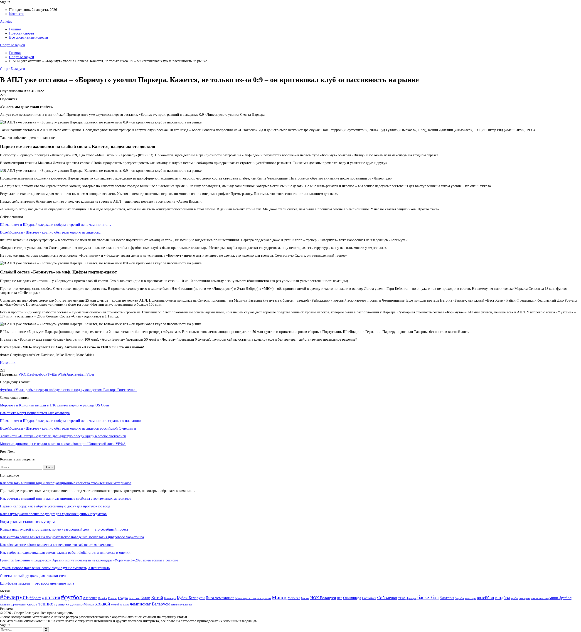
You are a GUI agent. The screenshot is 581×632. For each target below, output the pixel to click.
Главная (15, 29)
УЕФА (402, 598)
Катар (145, 598)
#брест (35, 597)
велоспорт (470, 598)
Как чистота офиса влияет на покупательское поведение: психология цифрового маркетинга (72, 537)
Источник (7, 362)
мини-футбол (560, 598)
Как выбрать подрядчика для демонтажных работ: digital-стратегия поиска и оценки (65, 552)
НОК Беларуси (323, 597)
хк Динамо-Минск (80, 604)
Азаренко (90, 598)
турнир (59, 604)
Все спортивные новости (28, 37)
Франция (411, 598)
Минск (279, 597)
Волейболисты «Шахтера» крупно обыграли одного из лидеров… (51, 232)
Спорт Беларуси (12, 45)
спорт (32, 604)
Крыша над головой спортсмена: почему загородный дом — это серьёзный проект (64, 529)
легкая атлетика (540, 598)
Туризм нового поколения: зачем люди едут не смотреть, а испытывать (55, 568)
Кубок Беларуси (191, 597)
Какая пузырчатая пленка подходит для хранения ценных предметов (53, 514)
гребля (514, 598)
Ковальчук (170, 598)
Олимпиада (352, 598)
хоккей (102, 604)
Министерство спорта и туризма (253, 598)
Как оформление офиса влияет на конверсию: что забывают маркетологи (56, 545)
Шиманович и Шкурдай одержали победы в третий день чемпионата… (55, 224)
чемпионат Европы (181, 604)
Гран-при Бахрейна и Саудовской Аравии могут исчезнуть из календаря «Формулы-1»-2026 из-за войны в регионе (89, 560)
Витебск (102, 598)
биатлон (447, 597)
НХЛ (339, 598)
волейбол (485, 597)
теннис (45, 604)
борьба (459, 598)
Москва (305, 598)
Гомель (112, 598)
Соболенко (387, 597)
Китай (157, 597)
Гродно (123, 598)
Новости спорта (21, 33)
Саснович (369, 598)
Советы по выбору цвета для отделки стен (33, 576)
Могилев (294, 598)
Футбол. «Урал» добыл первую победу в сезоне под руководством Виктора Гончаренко (68, 390)
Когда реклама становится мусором (27, 522)
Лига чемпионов (220, 597)
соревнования (18, 604)
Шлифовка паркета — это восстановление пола (37, 583)
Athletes (6, 21)
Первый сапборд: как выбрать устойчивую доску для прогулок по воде (55, 506)
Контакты (16, 14)
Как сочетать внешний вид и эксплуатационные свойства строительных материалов (65, 483)
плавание (5, 604)
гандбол (502, 597)
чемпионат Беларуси (150, 603)
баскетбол (428, 597)
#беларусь (14, 596)
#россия (51, 597)
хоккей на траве (120, 604)
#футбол (71, 597)
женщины (524, 598)
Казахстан (134, 598)
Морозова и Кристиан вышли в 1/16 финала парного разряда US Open (54, 405)
